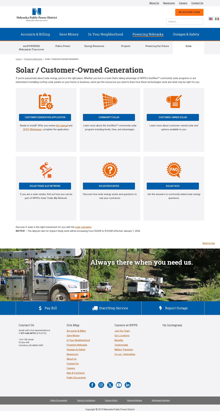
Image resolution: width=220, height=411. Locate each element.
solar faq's (173, 186)
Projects (125, 46)
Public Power (62, 46)
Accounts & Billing (35, 34)
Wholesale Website (161, 400)
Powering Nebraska (148, 34)
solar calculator (83, 227)
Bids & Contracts (76, 373)
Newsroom (169, 3)
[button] (35, 34)
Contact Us (197, 3)
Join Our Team (122, 330)
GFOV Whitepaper (32, 129)
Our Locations (122, 335)
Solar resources (109, 186)
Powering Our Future (157, 46)
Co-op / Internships (125, 354)
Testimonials (121, 344)
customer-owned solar (173, 117)
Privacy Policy (111, 400)
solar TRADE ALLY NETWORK (45, 186)
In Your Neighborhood (105, 34)
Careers (183, 3)
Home (18, 59)
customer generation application (45, 117)
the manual (62, 125)
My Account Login (189, 12)
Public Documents (76, 377)
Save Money (69, 34)
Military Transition (124, 349)
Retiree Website (134, 400)
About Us (154, 3)
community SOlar (109, 117)
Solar (189, 46)
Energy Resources (94, 46)
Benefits (119, 340)
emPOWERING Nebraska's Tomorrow (31, 47)
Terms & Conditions (86, 400)
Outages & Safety (186, 34)
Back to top (209, 243)
